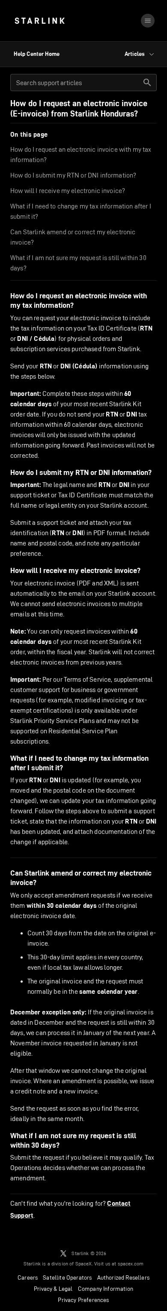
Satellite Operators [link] (67, 1277)
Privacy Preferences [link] (83, 1299)
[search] (147, 82)
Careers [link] (28, 1277)
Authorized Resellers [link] (123, 1277)
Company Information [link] (105, 1288)
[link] (40, 20)
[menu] (148, 21)
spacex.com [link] (131, 1263)
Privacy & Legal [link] (53, 1288)
